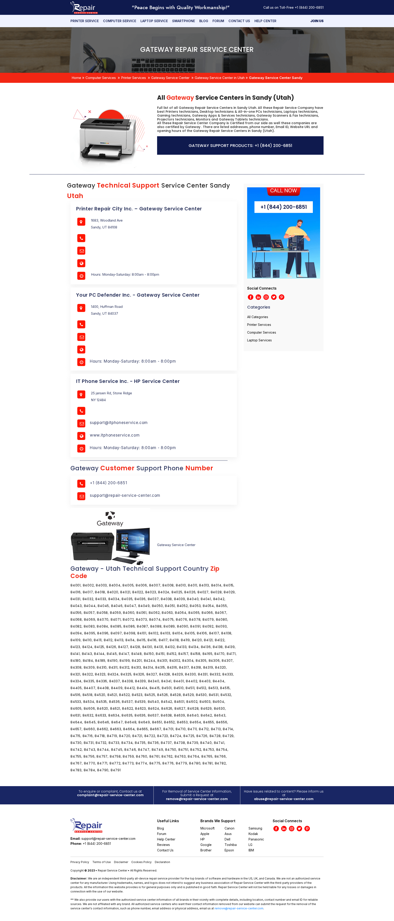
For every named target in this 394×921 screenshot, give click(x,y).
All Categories (257, 317)
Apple (204, 834)
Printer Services (133, 78)
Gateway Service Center (170, 78)
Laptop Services (259, 340)
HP (202, 839)
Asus (228, 834)
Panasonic (256, 839)
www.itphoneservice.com (115, 435)
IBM (251, 850)
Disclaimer (121, 862)
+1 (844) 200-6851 (309, 7)
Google (206, 845)
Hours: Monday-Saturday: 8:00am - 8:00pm (133, 361)
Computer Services (101, 78)
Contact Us (239, 21)
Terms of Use (101, 862)
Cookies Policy (141, 862)
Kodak (253, 834)
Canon (229, 828)
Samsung (255, 828)
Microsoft (207, 828)
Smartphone (183, 21)
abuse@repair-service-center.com (284, 799)
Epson (229, 850)
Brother (206, 850)
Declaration (162, 862)
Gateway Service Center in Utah (220, 78)
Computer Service (119, 21)
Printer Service (84, 21)
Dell (227, 839)
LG (250, 845)
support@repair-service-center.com (125, 495)
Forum (218, 21)
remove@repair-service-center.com (197, 799)
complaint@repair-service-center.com (110, 795)
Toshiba (231, 845)
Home (76, 78)
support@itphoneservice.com (119, 422)
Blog (203, 21)
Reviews (163, 845)
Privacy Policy (79, 862)
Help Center (265, 21)
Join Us (317, 21)
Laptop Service (154, 21)
